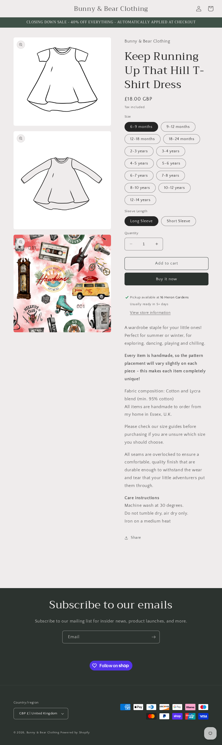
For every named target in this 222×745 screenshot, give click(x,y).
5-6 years (171, 163)
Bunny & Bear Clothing (43, 732)
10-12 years (174, 188)
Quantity (131, 233)
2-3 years (139, 151)
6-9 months (141, 127)
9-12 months (178, 127)
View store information (150, 313)
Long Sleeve (141, 221)
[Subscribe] (153, 637)
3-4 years (170, 151)
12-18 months (142, 139)
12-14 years (140, 200)
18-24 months (181, 139)
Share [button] (136, 538)
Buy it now (166, 279)
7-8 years (170, 175)
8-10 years (140, 188)
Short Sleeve (178, 221)
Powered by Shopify (75, 732)
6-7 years (139, 175)
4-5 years (139, 163)
